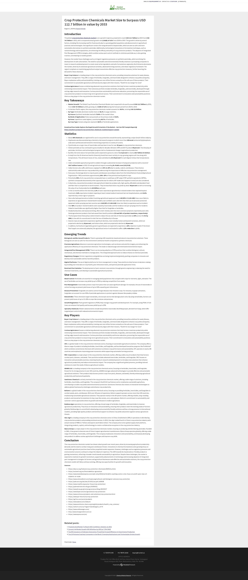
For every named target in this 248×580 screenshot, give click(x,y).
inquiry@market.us (155, 1)
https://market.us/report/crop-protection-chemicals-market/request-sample (91, 130)
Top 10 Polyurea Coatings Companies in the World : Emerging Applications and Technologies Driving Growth (104, 534)
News (74, 542)
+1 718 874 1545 (173, 1)
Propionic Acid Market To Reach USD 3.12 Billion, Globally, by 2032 (90, 527)
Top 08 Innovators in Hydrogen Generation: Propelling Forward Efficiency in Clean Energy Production (101, 532)
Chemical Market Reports (124, 7)
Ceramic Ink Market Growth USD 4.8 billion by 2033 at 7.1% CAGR (89, 529)
